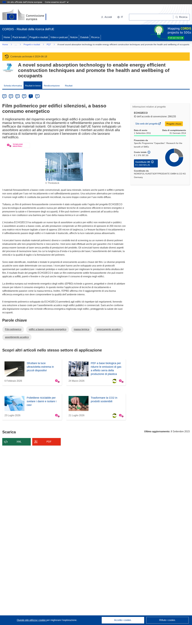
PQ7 (49, 44)
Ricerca (95, 37)
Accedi (108, 17)
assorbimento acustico (17, 337)
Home (7, 37)
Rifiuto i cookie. (167, 620)
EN (11, 96)
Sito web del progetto (146, 124)
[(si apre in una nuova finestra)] (26, 15)
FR (24, 96)
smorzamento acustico (109, 329)
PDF (48, 441)
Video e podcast (59, 37)
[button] (120, 17)
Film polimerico (13, 329)
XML (18, 441)
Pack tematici (20, 37)
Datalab (84, 37)
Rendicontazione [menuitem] (52, 85)
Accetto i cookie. (123, 620)
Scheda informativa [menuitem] (13, 85)
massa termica (81, 329)
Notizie (74, 37)
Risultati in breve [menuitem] (33, 85)
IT (31, 96)
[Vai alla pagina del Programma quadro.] (8, 68)
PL (37, 96)
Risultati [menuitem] (68, 85)
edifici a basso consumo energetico (47, 329)
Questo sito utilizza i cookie (31, 620)
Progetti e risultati (38, 37)
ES (17, 96)
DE (4, 96)
